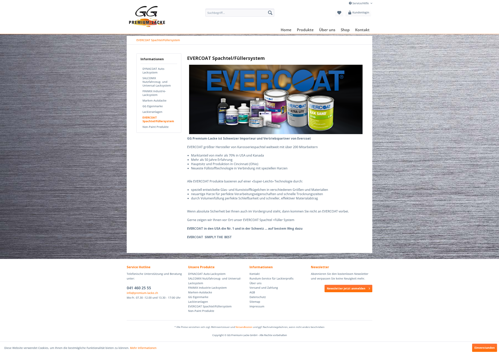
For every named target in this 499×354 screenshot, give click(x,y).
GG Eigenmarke (152, 106)
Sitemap (255, 302)
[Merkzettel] (339, 13)
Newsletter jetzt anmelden (346, 288)
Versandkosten (243, 327)
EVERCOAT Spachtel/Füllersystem (158, 119)
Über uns (256, 283)
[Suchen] (270, 13)
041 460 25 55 (139, 287)
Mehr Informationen (143, 348)
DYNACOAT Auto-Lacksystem (153, 70)
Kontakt (255, 274)
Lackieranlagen (152, 112)
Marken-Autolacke (154, 100)
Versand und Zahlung (264, 287)
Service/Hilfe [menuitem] (361, 3)
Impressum (257, 306)
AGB (252, 292)
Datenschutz (258, 297)
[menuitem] (239, 13)
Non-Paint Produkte (155, 127)
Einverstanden (484, 348)
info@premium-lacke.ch (142, 293)
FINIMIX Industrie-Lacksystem (154, 93)
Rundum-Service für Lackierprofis (272, 278)
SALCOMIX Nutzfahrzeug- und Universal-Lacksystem (156, 81)
